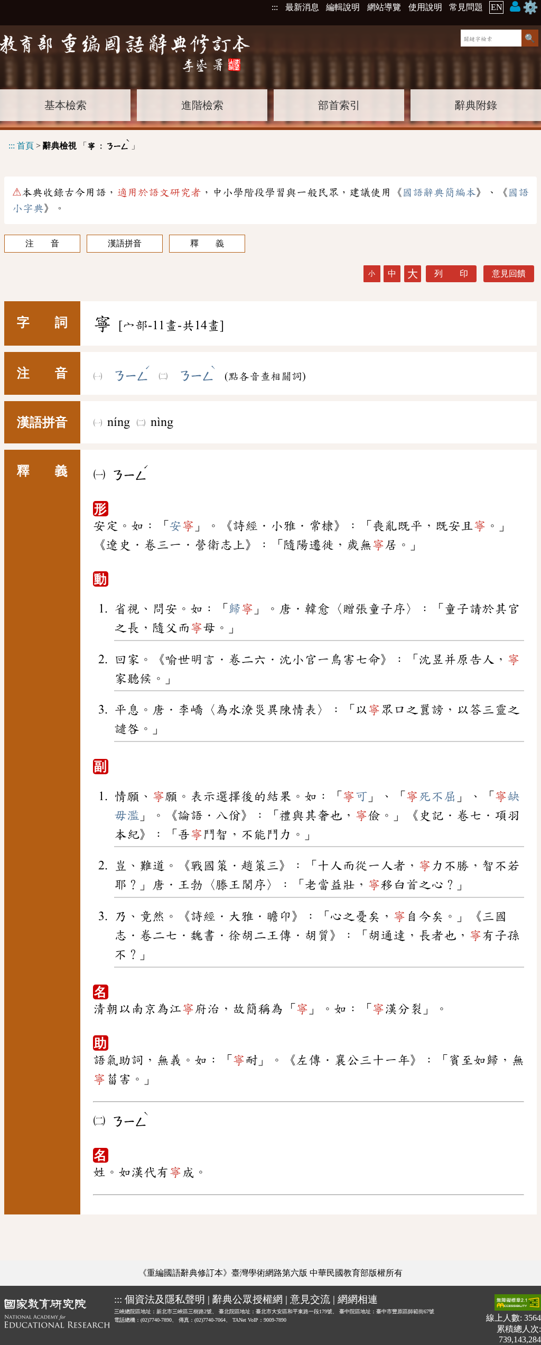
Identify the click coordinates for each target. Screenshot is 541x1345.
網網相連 (358, 1299)
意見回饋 (509, 273)
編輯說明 (343, 7)
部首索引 (339, 105)
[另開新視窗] (57, 1319)
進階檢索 (202, 105)
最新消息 (302, 7)
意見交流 (310, 1299)
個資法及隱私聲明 (165, 1299)
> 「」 (73, 144)
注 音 (42, 243)
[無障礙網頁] (518, 1303)
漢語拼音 (125, 243)
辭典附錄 (476, 105)
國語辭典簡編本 (439, 192)
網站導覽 (384, 7)
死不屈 (431, 796)
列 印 (451, 273)
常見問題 (466, 7)
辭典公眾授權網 (247, 1299)
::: (275, 7)
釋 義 (207, 243)
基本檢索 (65, 105)
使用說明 (425, 7)
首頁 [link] (25, 145)
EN (496, 7)
